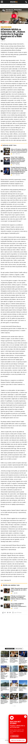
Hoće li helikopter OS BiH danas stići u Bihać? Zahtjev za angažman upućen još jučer (5, 689)
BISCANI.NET (7, 740)
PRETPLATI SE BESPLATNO (18, 740)
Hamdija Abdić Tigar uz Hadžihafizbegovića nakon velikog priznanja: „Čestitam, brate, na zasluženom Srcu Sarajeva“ (14, 660)
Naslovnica (3, 5)
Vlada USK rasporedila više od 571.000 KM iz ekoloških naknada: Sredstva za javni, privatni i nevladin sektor (14, 689)
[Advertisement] (14, 630)
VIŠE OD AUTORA (18, 648)
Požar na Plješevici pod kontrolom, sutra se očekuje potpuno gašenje (23, 701)
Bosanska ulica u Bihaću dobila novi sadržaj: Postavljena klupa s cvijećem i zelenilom (4, 702)
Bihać (10, 5)
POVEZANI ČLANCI (9, 648)
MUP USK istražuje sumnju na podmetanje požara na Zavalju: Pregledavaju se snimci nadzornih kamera (4, 660)
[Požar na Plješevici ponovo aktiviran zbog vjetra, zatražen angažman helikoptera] (23, 683)
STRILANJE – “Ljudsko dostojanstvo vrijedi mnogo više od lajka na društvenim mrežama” (23, 674)
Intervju (9, 27)
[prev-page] (13, 706)
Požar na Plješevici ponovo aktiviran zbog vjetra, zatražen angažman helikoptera (23, 689)
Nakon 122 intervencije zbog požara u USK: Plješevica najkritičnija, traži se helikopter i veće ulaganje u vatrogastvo (4, 675)
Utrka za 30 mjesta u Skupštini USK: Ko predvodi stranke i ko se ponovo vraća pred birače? (14, 702)
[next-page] (15, 706)
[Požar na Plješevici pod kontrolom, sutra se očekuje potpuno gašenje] (23, 696)
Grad (7, 5)
